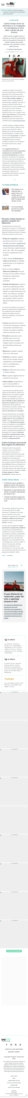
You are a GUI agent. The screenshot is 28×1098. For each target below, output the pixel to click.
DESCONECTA (13, 566)
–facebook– (7, 1044)
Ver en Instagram (15, 951)
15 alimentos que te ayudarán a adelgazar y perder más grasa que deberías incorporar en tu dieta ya (14, 485)
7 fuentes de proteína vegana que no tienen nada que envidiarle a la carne (14, 499)
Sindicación (14, 1085)
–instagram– (11, 1044)
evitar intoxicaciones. (19, 120)
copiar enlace (18, 56)
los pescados (14, 135)
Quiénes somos (14, 1052)
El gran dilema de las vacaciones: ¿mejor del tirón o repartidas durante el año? (14, 598)
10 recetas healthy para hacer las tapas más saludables (17, 209)
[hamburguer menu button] (3, 5)
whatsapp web (14, 56)
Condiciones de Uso (14, 1080)
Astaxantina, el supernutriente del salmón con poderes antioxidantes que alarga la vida (14, 492)
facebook (9, 55)
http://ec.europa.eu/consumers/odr (15, 1071)
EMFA (14, 1078)
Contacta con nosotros (14, 1049)
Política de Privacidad (14, 1082)
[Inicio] (11, 6)
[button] (14, 706)
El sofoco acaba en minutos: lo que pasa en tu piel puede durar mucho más (14, 12)
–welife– (20, 1044)
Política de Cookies (14, 1087)
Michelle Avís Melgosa (15, 49)
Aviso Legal (14, 1076)
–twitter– (16, 1044)
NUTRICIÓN (9, 555)
